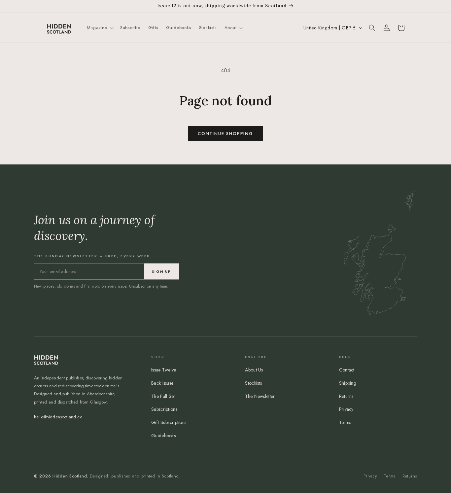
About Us (254, 370)
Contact (347, 370)
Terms (345, 422)
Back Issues (162, 383)
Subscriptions (164, 409)
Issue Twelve (163, 370)
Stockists (253, 383)
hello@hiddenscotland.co (58, 417)
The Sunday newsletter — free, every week (92, 256)
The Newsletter (260, 396)
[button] (99, 28)
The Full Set (163, 396)
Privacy (346, 409)
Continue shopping (225, 133)
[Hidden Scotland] (59, 27)
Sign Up (161, 271)
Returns (346, 396)
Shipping (347, 383)
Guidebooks (163, 435)
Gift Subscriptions (168, 422)
